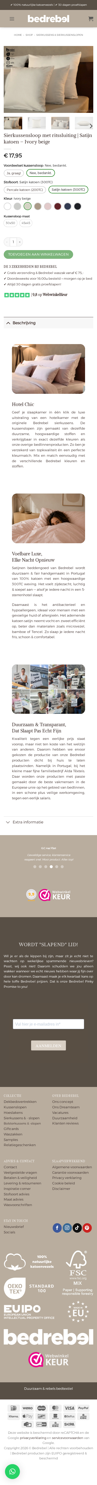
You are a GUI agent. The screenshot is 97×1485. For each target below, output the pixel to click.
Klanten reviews (65, 1123)
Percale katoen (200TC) (25, 190)
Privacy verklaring (67, 1178)
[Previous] (11, 79)
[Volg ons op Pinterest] (87, 1227)
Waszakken (13, 1134)
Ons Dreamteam (66, 1107)
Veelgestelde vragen (20, 1172)
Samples (11, 1140)
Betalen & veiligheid (20, 1178)
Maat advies (13, 1199)
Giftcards (11, 1129)
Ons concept (62, 1102)
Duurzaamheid (64, 1118)
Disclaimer (61, 1189)
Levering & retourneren (22, 1183)
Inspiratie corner (17, 1189)
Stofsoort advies (16, 1194)
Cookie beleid (63, 1183)
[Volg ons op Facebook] (57, 1227)
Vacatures (60, 1113)
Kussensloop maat (17, 216)
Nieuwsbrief (14, 1227)
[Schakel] (8, 322)
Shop (29, 35)
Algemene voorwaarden (72, 1167)
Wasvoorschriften (18, 1205)
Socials (9, 1232)
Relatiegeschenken (20, 1145)
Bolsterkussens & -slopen (22, 1123)
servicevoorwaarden (67, 1438)
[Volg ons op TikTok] (77, 1227)
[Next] (85, 79)
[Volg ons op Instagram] (67, 1227)
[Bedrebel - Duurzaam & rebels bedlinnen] (48, 18)
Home (18, 35)
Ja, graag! (14, 173)
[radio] (10, 223)
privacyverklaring (33, 1438)
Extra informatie (28, 822)
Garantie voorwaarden (70, 1172)
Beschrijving (24, 322)
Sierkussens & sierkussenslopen (59, 35)
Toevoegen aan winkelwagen (38, 254)
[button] (12, 18)
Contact (10, 1167)
